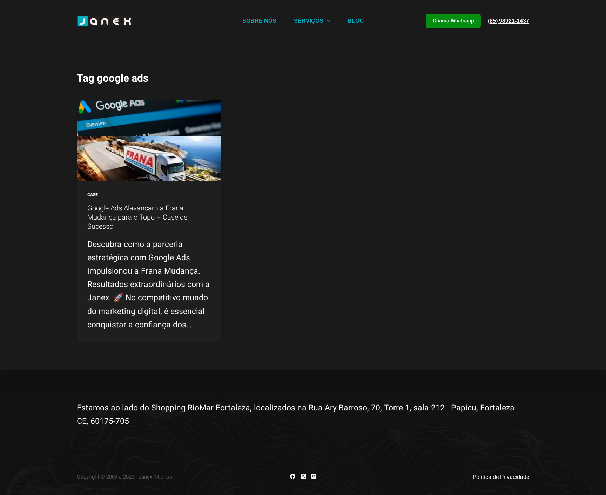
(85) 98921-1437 (508, 21)
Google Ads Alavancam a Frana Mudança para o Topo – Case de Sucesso (137, 217)
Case (92, 194)
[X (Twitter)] (303, 476)
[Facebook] (292, 476)
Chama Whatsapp (453, 21)
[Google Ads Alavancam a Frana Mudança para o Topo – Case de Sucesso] (149, 140)
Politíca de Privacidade (501, 477)
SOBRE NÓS (259, 21)
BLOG (356, 21)
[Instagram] (313, 476)
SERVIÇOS (308, 21)
